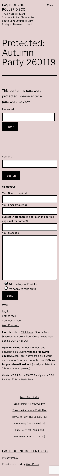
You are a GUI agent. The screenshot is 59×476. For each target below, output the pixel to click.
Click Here (27, 332)
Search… (7, 156)
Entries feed (9, 315)
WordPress (32, 464)
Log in (5, 311)
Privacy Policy (10, 458)
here (16, 364)
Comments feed (11, 320)
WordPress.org (10, 325)
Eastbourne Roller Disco (25, 451)
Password (8, 109)
